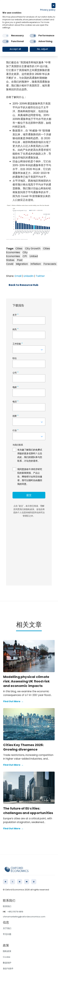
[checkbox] (5, 35)
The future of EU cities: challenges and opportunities (28, 810)
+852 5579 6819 (15, 911)
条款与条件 (8, 968)
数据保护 (7, 962)
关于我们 (7, 928)
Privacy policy (47, 9)
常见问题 (7, 934)
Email (18, 276)
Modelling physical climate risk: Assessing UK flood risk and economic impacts (26, 681)
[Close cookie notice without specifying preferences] (53, 5)
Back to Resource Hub (23, 285)
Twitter (40, 276)
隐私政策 (7, 951)
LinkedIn (28, 276)
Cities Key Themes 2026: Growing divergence (23, 747)
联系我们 (7, 906)
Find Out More (13, 701)
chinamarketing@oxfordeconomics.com (24, 916)
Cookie (6, 957)
